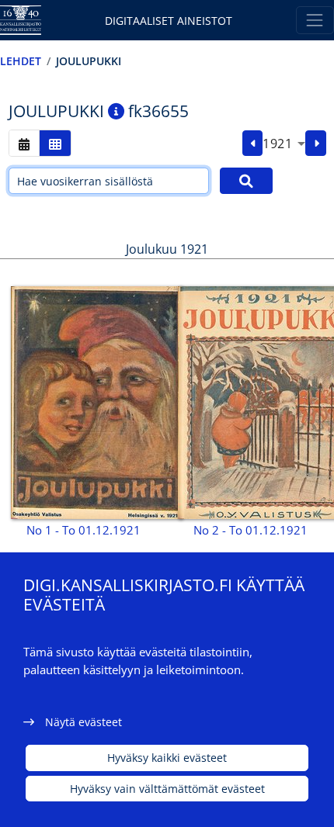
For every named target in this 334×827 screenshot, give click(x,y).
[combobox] (284, 143)
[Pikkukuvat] (55, 143)
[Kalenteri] (24, 143)
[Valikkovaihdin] (315, 19)
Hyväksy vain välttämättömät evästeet (167, 788)
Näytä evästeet (83, 722)
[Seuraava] (315, 143)
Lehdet (20, 61)
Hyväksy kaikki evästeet (167, 757)
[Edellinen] (252, 143)
